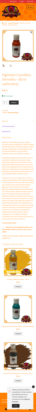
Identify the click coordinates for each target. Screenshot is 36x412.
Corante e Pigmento (13, 23)
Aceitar (16, 406)
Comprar (14, 102)
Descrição (5, 121)
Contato (22, 1)
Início (5, 23)
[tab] (18, 121)
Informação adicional (8, 126)
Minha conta (30, 1)
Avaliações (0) (6, 131)
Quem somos (13, 1)
